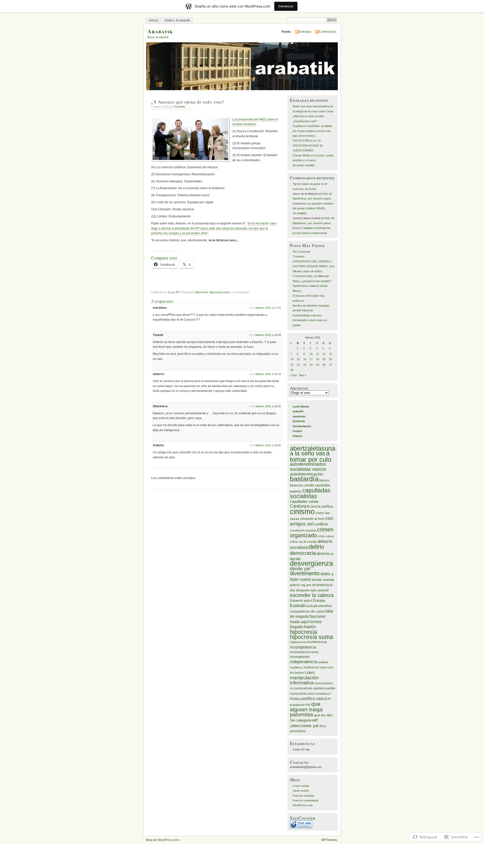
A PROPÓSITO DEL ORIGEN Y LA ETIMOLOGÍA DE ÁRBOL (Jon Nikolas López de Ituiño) (314, 266)
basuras (296, 485)
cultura (329, 536)
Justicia (308, 667)
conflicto (321, 524)
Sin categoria (300, 720)
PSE (308, 704)
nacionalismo (323, 683)
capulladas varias (304, 501)
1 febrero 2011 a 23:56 (267, 445)
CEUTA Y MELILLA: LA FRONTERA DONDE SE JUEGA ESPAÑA (308, 145)
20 (330, 359)
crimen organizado (312, 532)
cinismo (302, 511)
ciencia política (321, 506)
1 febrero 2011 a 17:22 (267, 307)
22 (298, 364)
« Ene (293, 375)
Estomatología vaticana (307, 315)
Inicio (153, 20)
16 (304, 359)
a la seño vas (307, 453)
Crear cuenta (301, 785)
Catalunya (299, 506)
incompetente (300, 657)
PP (177, 292)
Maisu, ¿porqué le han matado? (312, 281)
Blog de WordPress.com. (163, 840)
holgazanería (298, 642)
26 (323, 364)
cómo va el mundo (303, 542)
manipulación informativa (304, 680)
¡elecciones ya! (304, 725)
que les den (323, 715)
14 (291, 359)
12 (323, 353)
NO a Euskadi (301, 251)
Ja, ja (171, 292)
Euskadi (297, 605)
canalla (309, 485)
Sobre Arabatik (177, 20)
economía (320, 585)
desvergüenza (311, 563)
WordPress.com (303, 805)
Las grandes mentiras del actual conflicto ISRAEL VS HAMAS (313, 208)
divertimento (305, 573)
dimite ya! (300, 568)
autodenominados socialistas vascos (308, 466)
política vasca (314, 698)
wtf (315, 720)
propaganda (297, 704)
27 (330, 364)
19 (323, 359)
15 (298, 359)
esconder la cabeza (312, 595)
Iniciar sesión (301, 790)
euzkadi (311, 606)
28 (291, 370)
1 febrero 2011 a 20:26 (267, 406)
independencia (303, 661)
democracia (303, 553)
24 (311, 364)
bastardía (304, 479)
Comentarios (328, 31)
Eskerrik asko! (301, 600)
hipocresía (201, 292)
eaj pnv (306, 585)
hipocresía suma (219, 292)
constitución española (303, 530)
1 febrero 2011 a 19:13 (267, 374)
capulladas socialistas (310, 493)
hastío (310, 626)
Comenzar (285, 6)
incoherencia (317, 642)
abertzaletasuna (312, 448)
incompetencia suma (304, 652)
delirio (316, 546)
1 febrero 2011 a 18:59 (267, 334)
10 (311, 353)
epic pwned (319, 590)
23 (304, 364)
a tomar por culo (310, 456)
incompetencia (303, 647)
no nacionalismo (301, 688)
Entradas (305, 31)
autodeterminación (306, 474)
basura (324, 480)
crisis (321, 536)
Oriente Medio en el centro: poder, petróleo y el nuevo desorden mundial (313, 160)
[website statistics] (301, 827)
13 (330, 353)
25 (317, 364)
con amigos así (311, 521)
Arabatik (160, 31)
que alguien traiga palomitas (306, 709)
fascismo (317, 616)
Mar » (302, 375)
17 (311, 359)
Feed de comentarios (306, 800)
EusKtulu (179, 106)
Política (295, 699)
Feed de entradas (303, 795)
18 (317, 359)
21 (291, 364)
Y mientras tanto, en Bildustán (311, 276)
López (310, 672)
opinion (319, 688)
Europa (319, 600)
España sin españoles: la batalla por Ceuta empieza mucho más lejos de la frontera (312, 130)
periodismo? (323, 693)
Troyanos (299, 256)
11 (317, 353)
